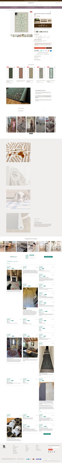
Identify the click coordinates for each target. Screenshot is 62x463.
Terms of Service (15, 452)
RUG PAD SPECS (20, 110)
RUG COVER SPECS (21, 108)
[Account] (56, 2)
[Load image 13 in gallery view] (21, 22)
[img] (13, 256)
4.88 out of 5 (15, 256)
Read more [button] (40, 411)
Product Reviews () (15, 261)
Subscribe (50, 449)
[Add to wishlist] (43, 12)
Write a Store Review (48, 256)
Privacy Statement (15, 453)
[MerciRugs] (31, 3)
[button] (27, 258)
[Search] (2, 2)
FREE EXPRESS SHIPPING (37, 59)
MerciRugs (9, 266)
